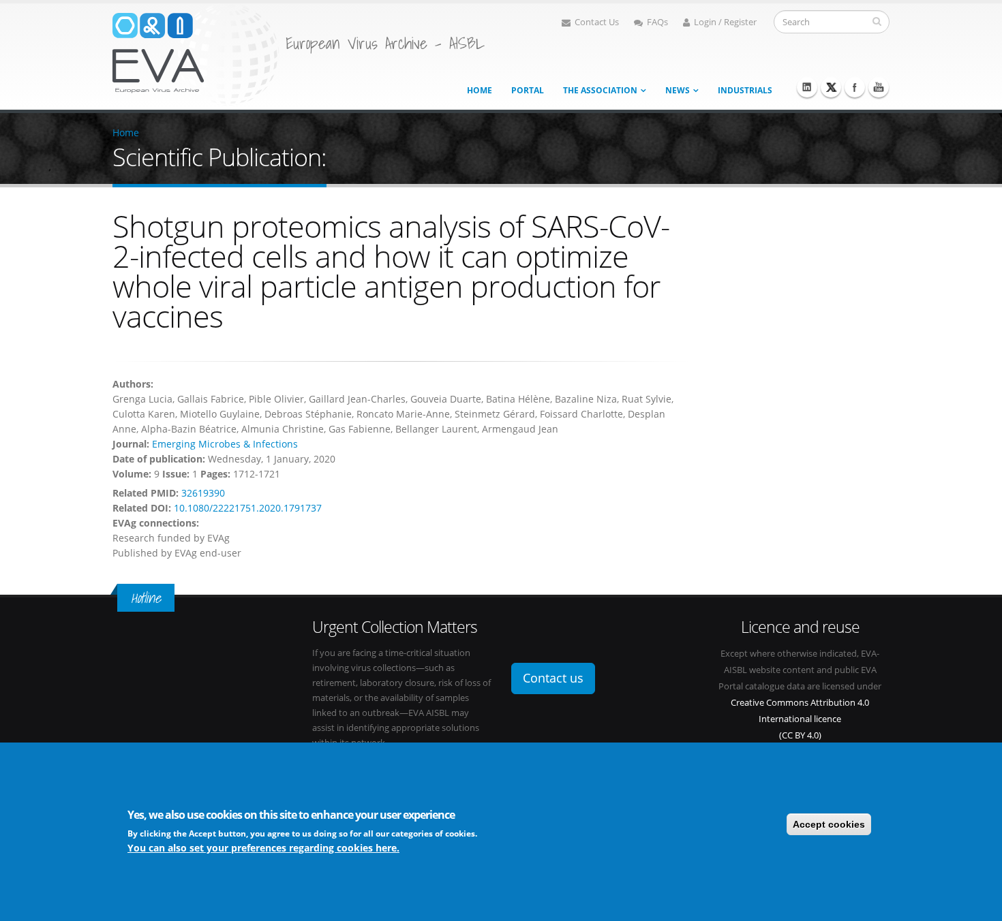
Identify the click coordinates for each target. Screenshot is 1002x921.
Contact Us (597, 22)
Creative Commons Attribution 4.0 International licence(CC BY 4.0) (800, 719)
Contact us (553, 678)
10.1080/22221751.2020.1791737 (248, 507)
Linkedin (807, 87)
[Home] (195, 53)
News (677, 90)
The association (600, 90)
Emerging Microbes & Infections (225, 443)
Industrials (745, 90)
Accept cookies (829, 824)
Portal (527, 90)
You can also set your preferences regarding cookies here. (263, 847)
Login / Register (725, 22)
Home (479, 90)
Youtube (878, 87)
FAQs (657, 22)
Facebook (855, 87)
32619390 (203, 492)
